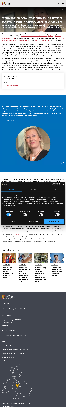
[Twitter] (3, 308)
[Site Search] (62, 3)
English (62, 9)
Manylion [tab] (33, 189)
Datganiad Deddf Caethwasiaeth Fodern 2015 (15, 349)
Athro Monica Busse (18, 234)
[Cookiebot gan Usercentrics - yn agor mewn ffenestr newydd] (53, 184)
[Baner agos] (63, 184)
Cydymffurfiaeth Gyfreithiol (10, 346)
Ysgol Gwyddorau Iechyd (42, 40)
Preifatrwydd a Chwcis (8, 361)
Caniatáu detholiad (33, 221)
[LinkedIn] (26, 308)
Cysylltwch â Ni (6, 326)
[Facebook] (9, 308)
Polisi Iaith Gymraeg (8, 357)
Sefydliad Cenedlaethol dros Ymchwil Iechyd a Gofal (37, 36)
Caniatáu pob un (54, 221)
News (3, 9)
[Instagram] (15, 308)
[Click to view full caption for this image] (62, 163)
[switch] (25, 214)
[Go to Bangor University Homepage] (8, 3)
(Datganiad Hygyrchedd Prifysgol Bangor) (14, 353)
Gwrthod (12, 221)
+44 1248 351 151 (7, 323)
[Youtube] (20, 308)
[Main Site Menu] (58, 3)
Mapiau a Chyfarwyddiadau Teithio (15, 335)
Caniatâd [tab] (11, 189)
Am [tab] (55, 189)
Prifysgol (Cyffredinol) (12, 85)
